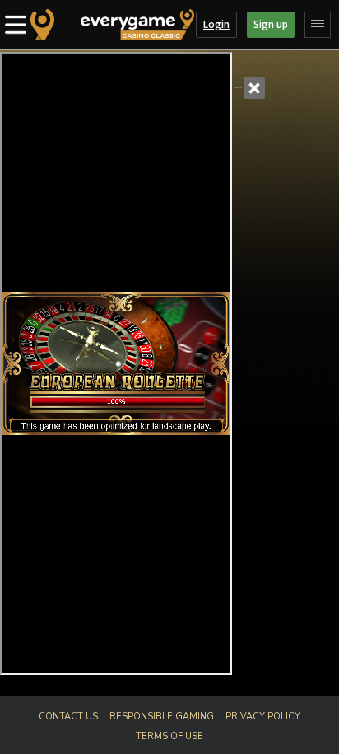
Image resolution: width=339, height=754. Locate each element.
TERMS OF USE (169, 736)
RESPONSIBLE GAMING (161, 716)
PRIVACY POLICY (262, 716)
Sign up (270, 24)
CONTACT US (68, 716)
